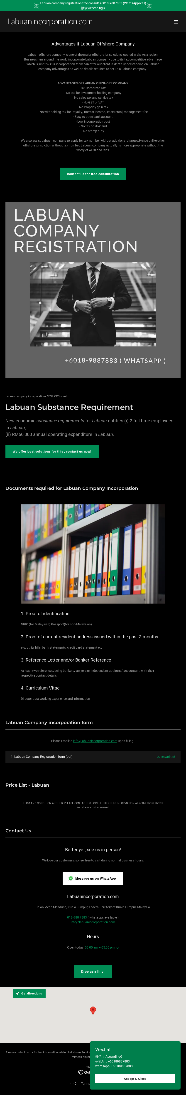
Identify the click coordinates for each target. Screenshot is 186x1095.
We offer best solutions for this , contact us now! (52, 451)
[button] (176, 21)
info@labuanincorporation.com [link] (93, 922)
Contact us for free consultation (93, 174)
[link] (50, 23)
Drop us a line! (93, 971)
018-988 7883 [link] (77, 917)
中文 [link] (74, 1083)
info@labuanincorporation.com (95, 741)
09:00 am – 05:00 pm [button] (100, 947)
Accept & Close (135, 1078)
